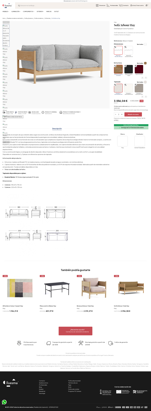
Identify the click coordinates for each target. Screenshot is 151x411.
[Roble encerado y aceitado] (118, 69)
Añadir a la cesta (133, 114)
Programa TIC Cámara (74, 391)
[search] (19, 5)
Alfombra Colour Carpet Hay (13, 306)
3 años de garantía (121, 342)
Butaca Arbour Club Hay (85, 306)
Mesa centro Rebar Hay (48, 306)
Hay (115, 22)
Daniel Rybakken (128, 28)
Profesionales (43, 385)
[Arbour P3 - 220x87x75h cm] (128, 50)
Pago (69, 385)
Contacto (42, 381)
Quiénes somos (43, 383)
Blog (40, 387)
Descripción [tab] (57, 128)
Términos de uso (73, 383)
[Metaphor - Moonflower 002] (118, 88)
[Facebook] (115, 379)
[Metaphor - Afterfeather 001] (128, 88)
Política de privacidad (74, 381)
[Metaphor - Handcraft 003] (139, 88)
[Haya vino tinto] (139, 69)
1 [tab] (75, 316)
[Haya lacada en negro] (128, 69)
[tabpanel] (19, 294)
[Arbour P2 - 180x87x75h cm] (118, 50)
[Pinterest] (119, 379)
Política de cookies (73, 389)
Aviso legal (42, 393)
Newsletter (42, 391)
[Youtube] (131, 379)
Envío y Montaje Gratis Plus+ (131, 125)
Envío (69, 387)
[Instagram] (127, 379)
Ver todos (140, 44)
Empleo (41, 389)
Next (6, 142)
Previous (6, 22)
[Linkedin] (123, 379)
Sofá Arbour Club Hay (121, 306)
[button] (75, 331)
